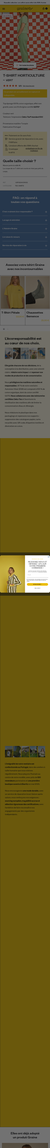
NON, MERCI (38, 588)
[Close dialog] (48, 557)
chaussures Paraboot (42, 571)
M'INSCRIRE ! (37, 584)
